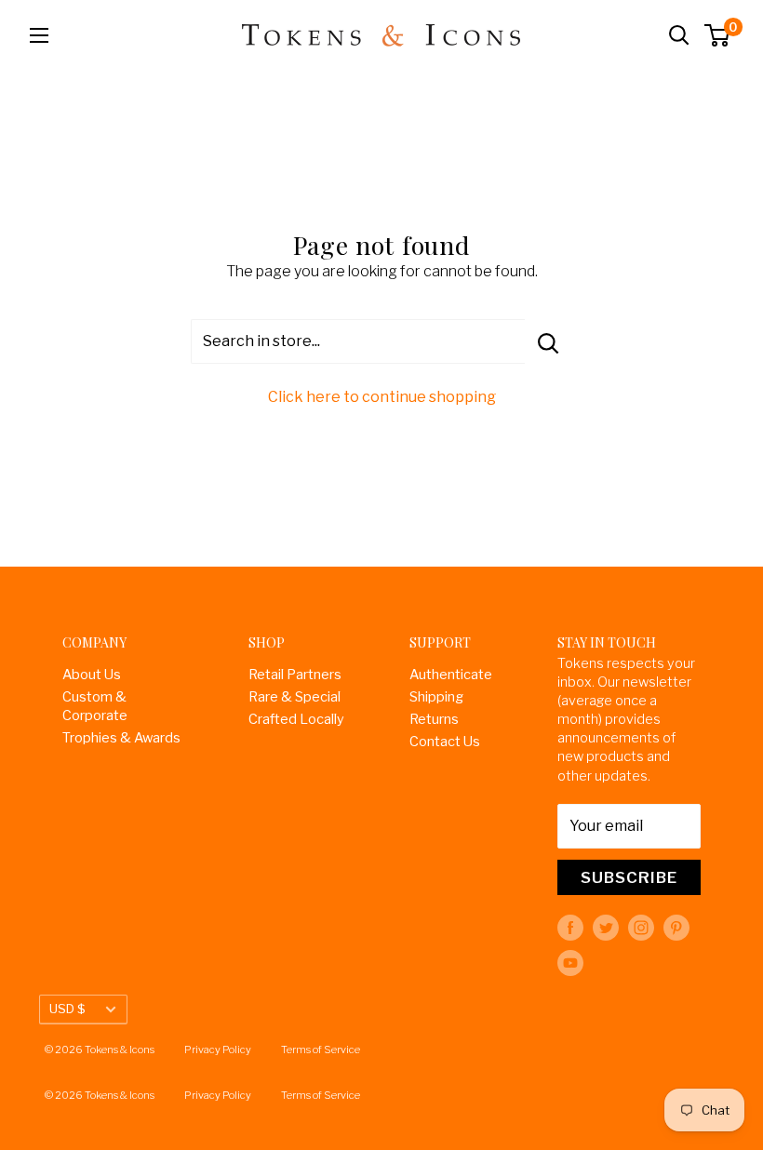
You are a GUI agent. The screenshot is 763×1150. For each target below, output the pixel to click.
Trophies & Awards (121, 737)
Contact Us (444, 741)
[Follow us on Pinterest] (676, 928)
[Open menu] (39, 35)
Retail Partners (294, 674)
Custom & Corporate (94, 706)
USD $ (67, 1008)
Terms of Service (320, 1049)
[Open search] (679, 35)
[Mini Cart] (718, 35)
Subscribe (629, 877)
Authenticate (450, 674)
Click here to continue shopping (382, 397)
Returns (434, 719)
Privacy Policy (217, 1049)
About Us (91, 674)
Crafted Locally (296, 719)
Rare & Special (294, 697)
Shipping (436, 697)
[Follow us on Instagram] (641, 928)
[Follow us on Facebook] (570, 928)
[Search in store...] (548, 341)
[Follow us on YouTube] (570, 963)
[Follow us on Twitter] (606, 928)
